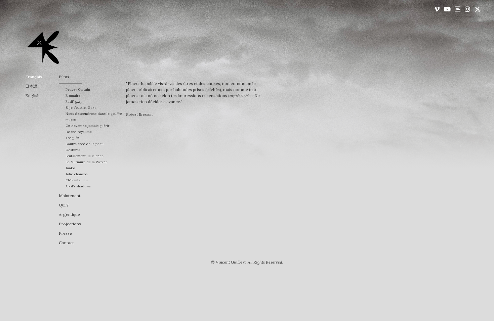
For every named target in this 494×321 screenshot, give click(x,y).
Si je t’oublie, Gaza (81, 107)
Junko (70, 168)
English (32, 95)
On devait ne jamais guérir (87, 126)
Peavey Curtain (78, 89)
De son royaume (79, 132)
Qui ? (64, 205)
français (33, 76)
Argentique (69, 214)
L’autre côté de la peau (85, 144)
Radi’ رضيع (74, 101)
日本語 (31, 86)
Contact (66, 242)
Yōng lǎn (72, 138)
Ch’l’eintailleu (77, 180)
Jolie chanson (77, 174)
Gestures (73, 150)
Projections (70, 223)
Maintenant (69, 195)
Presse (65, 233)
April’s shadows (78, 186)
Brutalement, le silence (85, 156)
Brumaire (73, 95)
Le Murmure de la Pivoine (87, 162)
